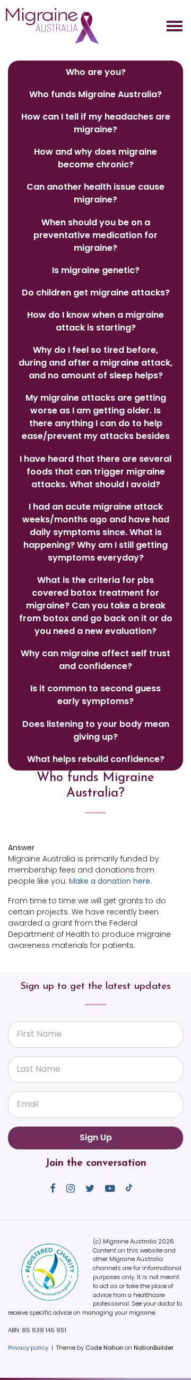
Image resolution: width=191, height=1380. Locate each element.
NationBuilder (153, 1347)
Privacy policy (28, 1347)
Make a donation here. (111, 881)
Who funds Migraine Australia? (95, 94)
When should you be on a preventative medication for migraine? (95, 235)
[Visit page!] (54, 1188)
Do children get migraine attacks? (96, 292)
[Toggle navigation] (174, 26)
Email (27, 1104)
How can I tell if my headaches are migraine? (95, 123)
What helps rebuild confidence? (95, 759)
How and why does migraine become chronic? (95, 158)
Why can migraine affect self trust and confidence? (95, 659)
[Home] (51, 26)
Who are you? (96, 72)
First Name (39, 1034)
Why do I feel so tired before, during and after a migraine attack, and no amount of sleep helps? (95, 363)
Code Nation (104, 1347)
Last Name (38, 1069)
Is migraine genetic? (96, 270)
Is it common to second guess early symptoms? (95, 694)
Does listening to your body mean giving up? (95, 730)
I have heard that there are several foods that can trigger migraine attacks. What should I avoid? (95, 471)
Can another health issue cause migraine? (95, 193)
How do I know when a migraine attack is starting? (95, 321)
